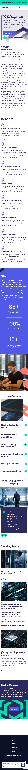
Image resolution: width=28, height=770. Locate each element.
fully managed (14, 256)
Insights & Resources (14, 755)
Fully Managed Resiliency (15, 37)
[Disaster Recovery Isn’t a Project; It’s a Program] (14, 565)
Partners (14, 751)
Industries (14, 747)
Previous (2, 535)
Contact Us (20, 7)
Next (5, 535)
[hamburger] (26, 7)
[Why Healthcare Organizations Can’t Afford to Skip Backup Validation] (14, 651)
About (14, 743)
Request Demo (9, 33)
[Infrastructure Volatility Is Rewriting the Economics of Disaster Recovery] (14, 605)
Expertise (14, 740)
